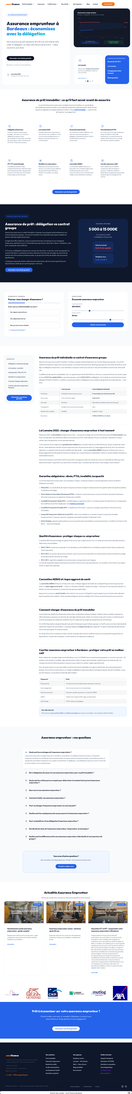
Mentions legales (75, 1086)
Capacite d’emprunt (107, 1058)
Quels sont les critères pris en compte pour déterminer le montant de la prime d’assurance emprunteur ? (64, 781)
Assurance (40, 4)
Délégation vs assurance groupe (18, 364)
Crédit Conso (52, 4)
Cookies (97, 1086)
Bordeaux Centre (78, 1058)
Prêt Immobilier (27, 4)
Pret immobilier (51, 1058)
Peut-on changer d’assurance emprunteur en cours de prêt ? (52, 806)
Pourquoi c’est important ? (18, 330)
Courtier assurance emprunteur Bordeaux (18, 386)
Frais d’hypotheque (107, 1067)
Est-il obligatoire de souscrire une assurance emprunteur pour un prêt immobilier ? (61, 773)
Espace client (107, 1070)
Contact (95, 4)
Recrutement (77, 1070)
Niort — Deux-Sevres (79, 1064)
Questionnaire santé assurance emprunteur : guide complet (19, 930)
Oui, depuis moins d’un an (18, 312)
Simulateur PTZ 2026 (107, 1061)
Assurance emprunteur (53, 1061)
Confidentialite (87, 1086)
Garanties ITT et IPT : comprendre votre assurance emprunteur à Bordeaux (107, 930)
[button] (129, 1093)
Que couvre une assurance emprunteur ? (45, 790)
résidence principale (77, 504)
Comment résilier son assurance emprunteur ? (47, 798)
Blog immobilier (78, 1067)
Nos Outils (64, 4)
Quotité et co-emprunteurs (16, 377)
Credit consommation (52, 1067)
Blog (88, 4)
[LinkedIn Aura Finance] (122, 1087)
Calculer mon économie (98, 325)
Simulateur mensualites (108, 1064)
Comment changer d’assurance (18, 381)
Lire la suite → (11, 944)
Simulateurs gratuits (52, 1073)
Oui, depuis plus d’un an (18, 319)
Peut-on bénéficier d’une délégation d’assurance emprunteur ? (54, 821)
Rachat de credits (51, 1064)
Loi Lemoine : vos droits (15, 368)
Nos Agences (77, 4)
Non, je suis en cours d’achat (19, 325)
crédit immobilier (80, 110)
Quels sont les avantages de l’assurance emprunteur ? (50, 752)
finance (12, 4)
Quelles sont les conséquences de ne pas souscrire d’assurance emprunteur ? (59, 813)
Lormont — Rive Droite (80, 1061)
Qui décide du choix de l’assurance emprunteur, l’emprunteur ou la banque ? (59, 829)
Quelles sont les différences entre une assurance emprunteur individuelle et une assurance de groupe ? (65, 837)
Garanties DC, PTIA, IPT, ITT (17, 372)
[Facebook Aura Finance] (126, 1087)
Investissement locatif (53, 1070)
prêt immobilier (59, 713)
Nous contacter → (106, 1073)
